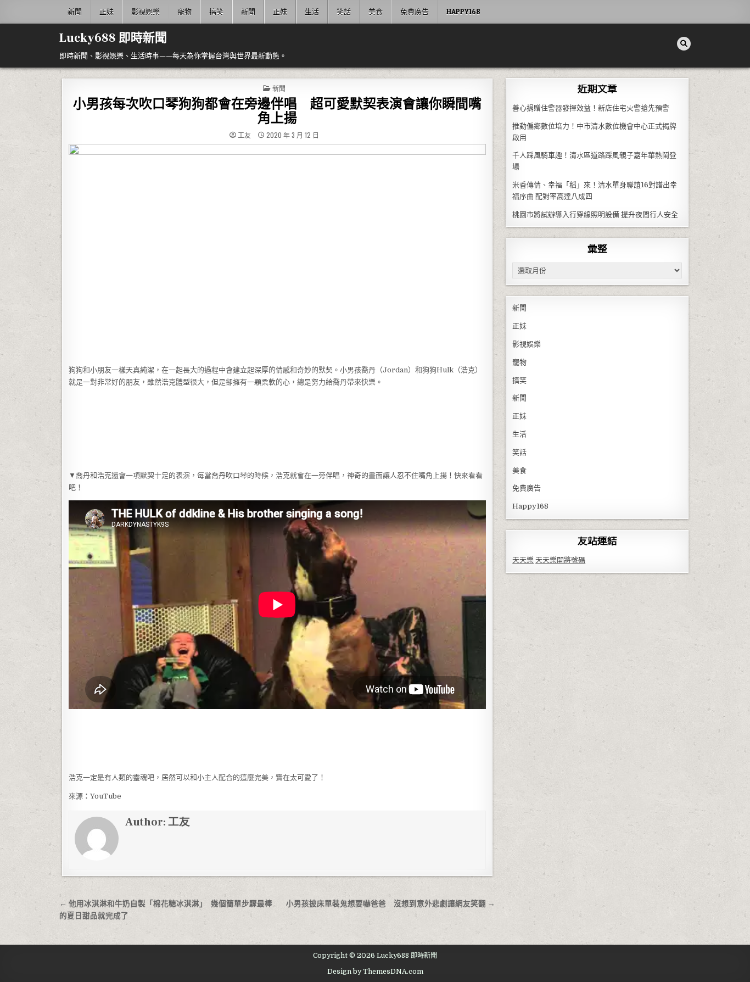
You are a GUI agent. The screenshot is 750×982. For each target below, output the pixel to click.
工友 (244, 135)
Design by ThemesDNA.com (375, 971)
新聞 (75, 11)
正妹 (106, 11)
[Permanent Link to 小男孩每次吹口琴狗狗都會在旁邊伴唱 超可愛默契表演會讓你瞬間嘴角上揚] (277, 251)
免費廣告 (414, 11)
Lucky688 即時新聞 (113, 38)
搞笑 (216, 11)
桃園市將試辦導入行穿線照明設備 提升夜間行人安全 (595, 214)
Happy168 (463, 11)
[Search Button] (684, 44)
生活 (312, 11)
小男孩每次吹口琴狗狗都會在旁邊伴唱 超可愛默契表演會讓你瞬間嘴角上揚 (277, 111)
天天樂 (523, 560)
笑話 (344, 11)
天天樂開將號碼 (560, 560)
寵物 (184, 11)
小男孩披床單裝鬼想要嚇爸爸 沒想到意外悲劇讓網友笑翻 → (390, 904)
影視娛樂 (145, 11)
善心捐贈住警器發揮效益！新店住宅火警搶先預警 (590, 108)
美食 (375, 11)
